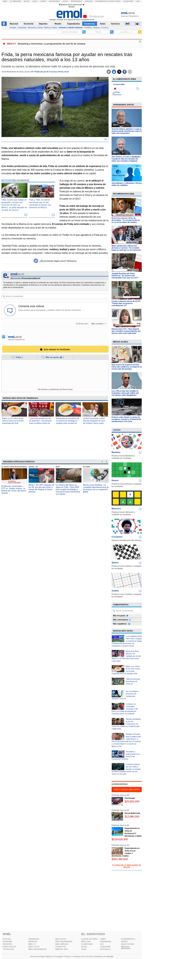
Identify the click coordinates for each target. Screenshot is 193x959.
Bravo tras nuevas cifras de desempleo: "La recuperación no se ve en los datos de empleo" (126, 220)
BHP (58, 467)
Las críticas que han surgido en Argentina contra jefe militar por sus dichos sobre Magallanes (125, 393)
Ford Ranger (130, 798)
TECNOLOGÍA (8, 949)
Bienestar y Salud (35, 28)
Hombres (88, 28)
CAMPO (103, 939)
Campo (43, 1)
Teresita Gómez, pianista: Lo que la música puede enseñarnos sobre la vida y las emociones (127, 131)
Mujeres (96, 28)
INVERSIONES (105, 941)
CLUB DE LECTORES (89, 939)
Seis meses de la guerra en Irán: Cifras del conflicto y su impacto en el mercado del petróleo (127, 367)
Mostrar (72, 7)
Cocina (105, 28)
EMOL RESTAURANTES (37, 949)
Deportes (43, 24)
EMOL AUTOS (60, 939)
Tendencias (89, 24)
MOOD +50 (33, 467)
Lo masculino (119, 84)
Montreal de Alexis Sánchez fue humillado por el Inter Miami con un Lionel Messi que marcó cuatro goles (126, 656)
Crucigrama (117, 537)
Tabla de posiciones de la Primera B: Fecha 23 (133, 681)
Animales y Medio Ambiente (71, 28)
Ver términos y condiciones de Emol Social (55, 389)
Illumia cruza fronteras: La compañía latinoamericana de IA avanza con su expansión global (96, 488)
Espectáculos (73, 24)
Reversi (115, 480)
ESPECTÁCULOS (9, 947)
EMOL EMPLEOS (61, 944)
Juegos (116, 430)
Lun (137, 1)
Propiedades (76, 1)
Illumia (86, 467)
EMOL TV (32, 944)
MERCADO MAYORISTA (125, 947)
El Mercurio (15, 1)
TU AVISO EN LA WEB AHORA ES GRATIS (126, 866)
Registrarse (134, 16)
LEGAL (84, 949)
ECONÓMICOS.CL (128, 939)
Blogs (26, 1)
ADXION (124, 941)
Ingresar (124, 16)
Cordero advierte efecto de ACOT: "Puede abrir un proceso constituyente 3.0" (126, 303)
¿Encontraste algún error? (58, 261)
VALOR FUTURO (127, 944)
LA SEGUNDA (105, 947)
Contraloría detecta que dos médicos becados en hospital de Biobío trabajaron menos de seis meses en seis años (126, 769)
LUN (101, 944)
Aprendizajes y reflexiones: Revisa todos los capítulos (127, 184)
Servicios (115, 24)
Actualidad (22, 28)
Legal (35, 1)
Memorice (116, 508)
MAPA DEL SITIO (61, 949)
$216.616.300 (120, 839)
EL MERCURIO (87, 944)
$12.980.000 (132, 816)
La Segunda (128, 1)
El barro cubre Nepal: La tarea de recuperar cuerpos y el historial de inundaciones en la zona (126, 419)
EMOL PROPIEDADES (63, 941)
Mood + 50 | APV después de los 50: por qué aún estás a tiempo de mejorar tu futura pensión (41, 488)
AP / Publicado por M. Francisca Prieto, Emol (50, 72)
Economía (28, 24)
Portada (13, 28)
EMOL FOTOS (33, 947)
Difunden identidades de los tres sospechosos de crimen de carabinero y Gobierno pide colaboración (126, 724)
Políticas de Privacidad (53, 956)
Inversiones (54, 1)
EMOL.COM (85, 941)
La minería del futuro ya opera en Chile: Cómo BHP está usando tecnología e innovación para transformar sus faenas (68, 489)
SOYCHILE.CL (105, 949)
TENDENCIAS (33, 939)
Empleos (89, 1)
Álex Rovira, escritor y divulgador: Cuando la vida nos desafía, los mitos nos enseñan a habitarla (126, 159)
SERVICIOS (32, 941)
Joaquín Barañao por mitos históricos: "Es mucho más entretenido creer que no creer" (125, 275)
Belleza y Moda (50, 28)
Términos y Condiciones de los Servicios (78, 956)
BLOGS (84, 947)
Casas (117, 1)
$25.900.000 (132, 801)
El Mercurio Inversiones (14, 467)
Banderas (116, 452)
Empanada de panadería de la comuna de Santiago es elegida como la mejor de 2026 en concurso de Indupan (67, 423)
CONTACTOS (60, 947)
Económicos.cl (102, 1)
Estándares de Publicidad (104, 956)
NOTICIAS (7, 939)
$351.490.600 (120, 859)
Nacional (14, 24)
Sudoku (115, 591)
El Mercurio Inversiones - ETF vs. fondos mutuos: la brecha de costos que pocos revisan (14, 489)
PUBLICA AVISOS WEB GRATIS (127, 790)
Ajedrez (115, 562)
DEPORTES (7, 944)
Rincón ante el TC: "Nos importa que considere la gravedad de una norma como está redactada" (126, 331)
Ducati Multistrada (132, 813)
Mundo (58, 24)
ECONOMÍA (7, 941)
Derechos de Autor (37, 956)
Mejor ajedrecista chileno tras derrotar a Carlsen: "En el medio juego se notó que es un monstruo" (126, 248)
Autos (65, 1)
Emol (5, 1)
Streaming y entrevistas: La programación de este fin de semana (51, 43)
